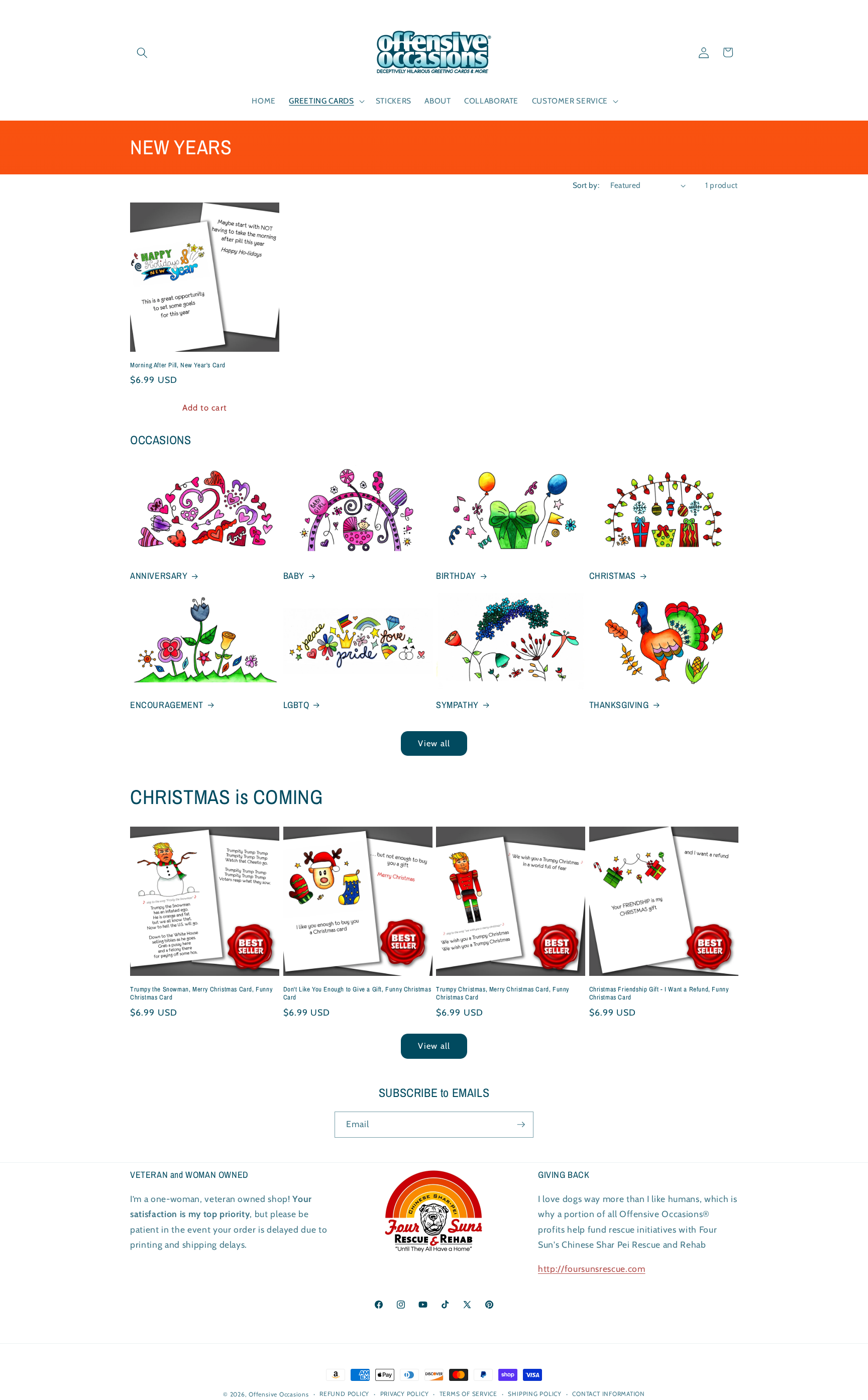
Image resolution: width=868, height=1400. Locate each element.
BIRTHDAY (456, 575)
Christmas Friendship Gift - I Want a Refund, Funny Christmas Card (659, 993)
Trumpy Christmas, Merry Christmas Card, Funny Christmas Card (502, 993)
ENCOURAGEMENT (166, 705)
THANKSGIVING (619, 705)
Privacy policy (404, 1394)
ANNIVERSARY (159, 575)
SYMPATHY (457, 705)
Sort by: (586, 185)
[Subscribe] (521, 1125)
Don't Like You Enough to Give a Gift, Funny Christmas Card (357, 993)
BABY (293, 575)
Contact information (608, 1394)
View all (434, 743)
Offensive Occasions (279, 1394)
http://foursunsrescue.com (591, 1269)
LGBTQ (296, 705)
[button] (142, 52)
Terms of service (468, 1394)
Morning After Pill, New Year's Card (178, 365)
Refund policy (344, 1394)
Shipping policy (535, 1394)
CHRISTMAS (612, 575)
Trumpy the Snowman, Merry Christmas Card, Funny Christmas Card (201, 993)
